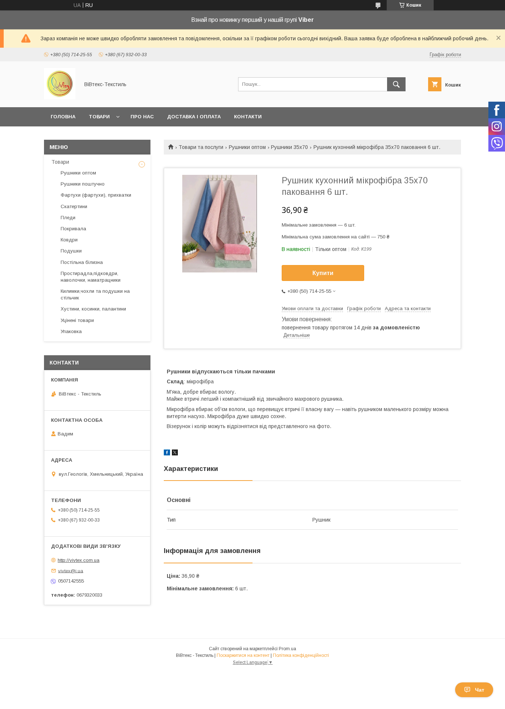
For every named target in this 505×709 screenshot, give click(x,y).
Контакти (248, 116)
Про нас (142, 116)
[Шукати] (396, 84)
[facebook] (167, 454)
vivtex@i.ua (70, 570)
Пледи (68, 217)
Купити (322, 273)
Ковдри (69, 239)
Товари (99, 116)
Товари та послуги (201, 147)
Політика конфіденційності (301, 655)
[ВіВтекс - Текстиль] (59, 98)
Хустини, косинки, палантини (93, 309)
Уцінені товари (77, 320)
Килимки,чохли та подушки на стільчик (95, 294)
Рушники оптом (247, 147)
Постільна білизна (82, 262)
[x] (175, 454)
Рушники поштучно (83, 184)
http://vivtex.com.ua (78, 560)
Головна (63, 116)
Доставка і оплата (194, 116)
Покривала (73, 228)
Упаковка (71, 331)
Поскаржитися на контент (243, 655)
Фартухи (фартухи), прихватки (96, 195)
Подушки (71, 251)
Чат (479, 690)
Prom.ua (287, 648)
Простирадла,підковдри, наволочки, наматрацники (91, 277)
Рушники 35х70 (289, 147)
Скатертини (74, 206)
